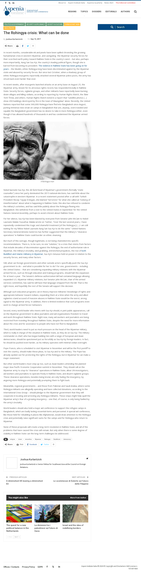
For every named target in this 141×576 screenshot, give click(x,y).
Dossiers (96, 11)
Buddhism (57, 439)
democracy (67, 439)
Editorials (111, 11)
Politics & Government (14, 24)
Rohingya (47, 439)
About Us (62, 3)
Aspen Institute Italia (76, 3)
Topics (84, 11)
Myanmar (38, 439)
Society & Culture (55, 24)
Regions (72, 11)
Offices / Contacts (11, 567)
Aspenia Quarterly (94, 3)
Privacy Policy (28, 567)
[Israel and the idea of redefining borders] (75, 513)
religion (12, 439)
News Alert (108, 3)
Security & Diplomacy (35, 24)
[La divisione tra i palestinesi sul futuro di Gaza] (47, 513)
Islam (20, 439)
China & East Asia (72, 24)
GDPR (40, 567)
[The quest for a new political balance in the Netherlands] (19, 513)
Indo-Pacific (9, 28)
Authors (125, 11)
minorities (28, 439)
